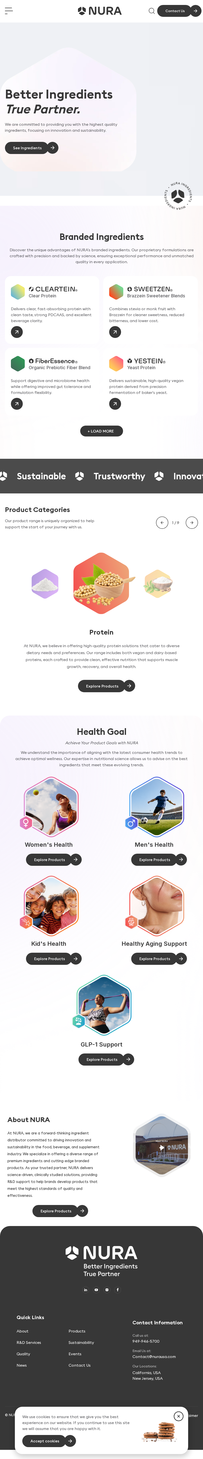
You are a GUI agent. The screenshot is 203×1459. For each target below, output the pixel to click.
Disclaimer (188, 1415)
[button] (178, 1416)
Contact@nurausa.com (154, 1356)
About (22, 1331)
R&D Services (29, 1342)
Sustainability (81, 1342)
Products (77, 1331)
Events (75, 1353)
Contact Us (80, 1365)
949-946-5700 (145, 1341)
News (22, 1365)
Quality (23, 1353)
